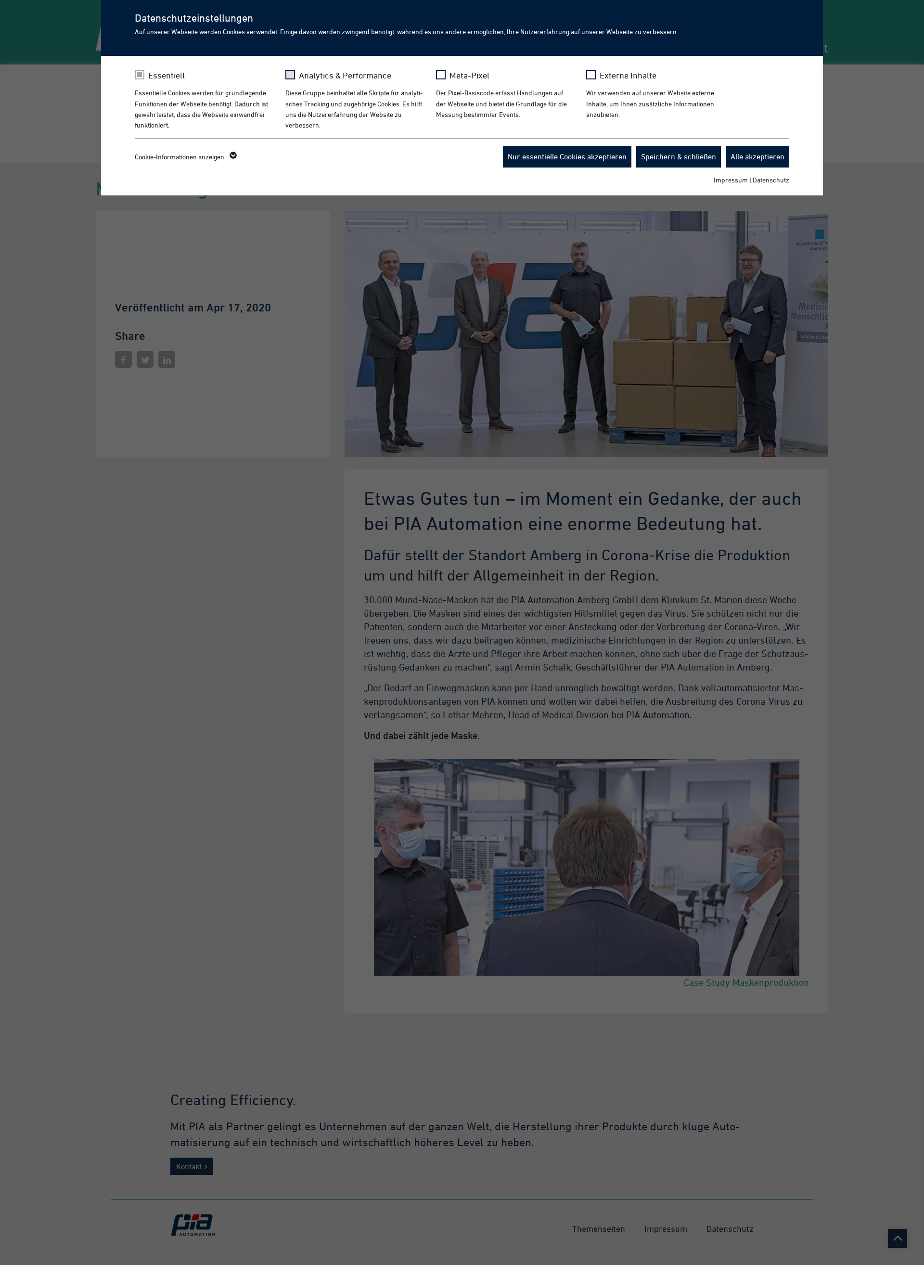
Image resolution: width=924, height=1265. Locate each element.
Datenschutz (771, 180)
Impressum (731, 180)
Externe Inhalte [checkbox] (628, 75)
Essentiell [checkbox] (166, 75)
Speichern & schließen (678, 156)
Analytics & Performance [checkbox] (345, 75)
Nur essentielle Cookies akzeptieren (567, 156)
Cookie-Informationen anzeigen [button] (180, 157)
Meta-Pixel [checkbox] (469, 75)
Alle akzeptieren (757, 156)
